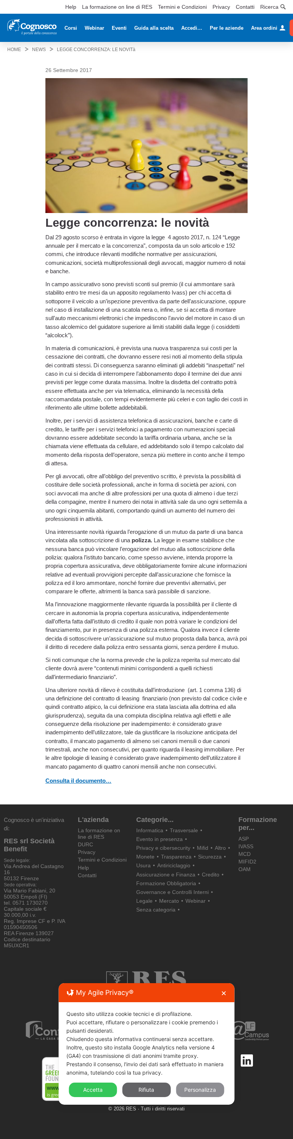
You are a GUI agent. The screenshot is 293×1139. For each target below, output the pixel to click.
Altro (220, 848)
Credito (210, 874)
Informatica (149, 830)
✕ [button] (224, 993)
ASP (243, 839)
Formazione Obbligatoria (166, 883)
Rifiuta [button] (146, 1089)
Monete (145, 857)
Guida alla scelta (154, 28)
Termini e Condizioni (182, 7)
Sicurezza (210, 857)
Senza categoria (155, 910)
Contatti (245, 7)
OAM (244, 869)
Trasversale (184, 830)
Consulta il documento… (78, 780)
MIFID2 (247, 862)
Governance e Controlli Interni (172, 892)
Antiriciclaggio (173, 865)
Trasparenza (176, 857)
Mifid (202, 848)
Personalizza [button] (200, 1089)
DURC (85, 844)
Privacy (221, 7)
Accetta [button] (93, 1089)
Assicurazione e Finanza (165, 874)
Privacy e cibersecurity (163, 848)
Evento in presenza (159, 839)
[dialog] (147, 1044)
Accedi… (191, 28)
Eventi (119, 28)
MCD (244, 854)
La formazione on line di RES (117, 7)
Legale (144, 901)
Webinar (94, 28)
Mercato (169, 901)
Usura (143, 865)
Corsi (70, 28)
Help (70, 7)
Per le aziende (226, 28)
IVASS (245, 846)
